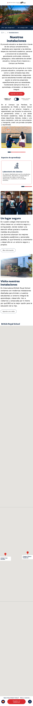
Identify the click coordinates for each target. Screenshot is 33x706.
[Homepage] (3, 32)
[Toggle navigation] (30, 701)
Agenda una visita (16, 93)
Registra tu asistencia (16, 701)
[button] (3, 701)
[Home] (16, 3)
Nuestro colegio (7, 32)
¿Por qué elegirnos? (8, 27)
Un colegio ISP (23, 27)
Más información (8, 250)
